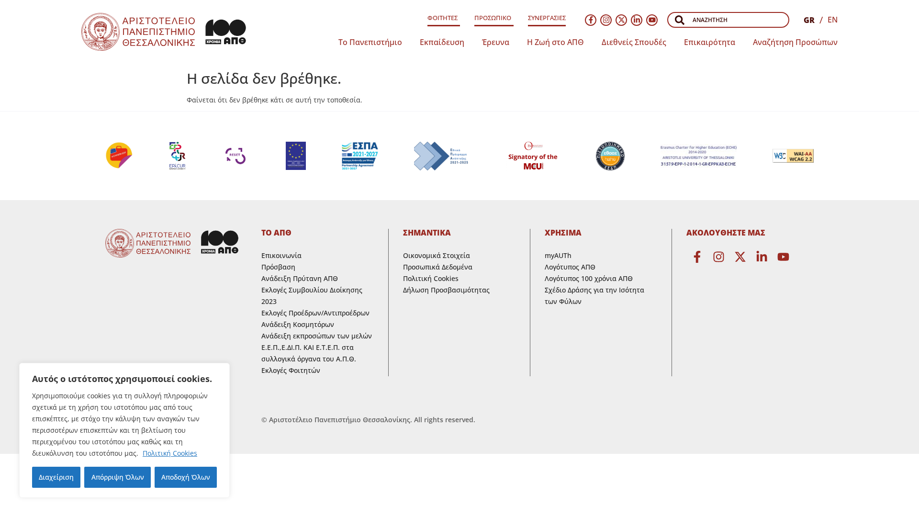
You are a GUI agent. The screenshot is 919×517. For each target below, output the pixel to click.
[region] (124, 430)
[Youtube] (652, 20)
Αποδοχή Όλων (185, 477)
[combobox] (728, 20)
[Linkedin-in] (636, 20)
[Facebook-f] (590, 20)
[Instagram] (606, 20)
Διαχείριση (56, 477)
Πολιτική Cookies (170, 453)
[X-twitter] (621, 20)
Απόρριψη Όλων (117, 477)
